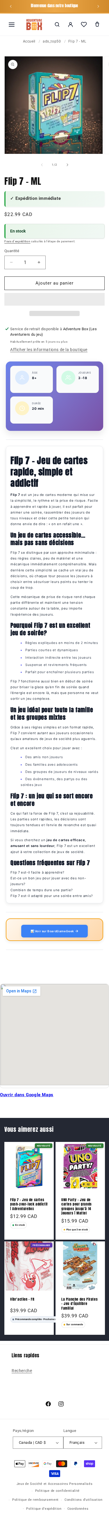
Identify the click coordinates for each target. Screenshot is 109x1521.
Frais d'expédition (17, 241)
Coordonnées (78, 1509)
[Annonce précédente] (10, 6)
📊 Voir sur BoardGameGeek (53, 931)
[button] (54, 299)
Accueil (29, 41)
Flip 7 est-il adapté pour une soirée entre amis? (51, 896)
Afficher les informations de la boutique (48, 349)
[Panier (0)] (97, 25)
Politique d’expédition (43, 1509)
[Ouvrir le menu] (11, 24)
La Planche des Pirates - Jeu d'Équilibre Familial (79, 1304)
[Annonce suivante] (98, 6)
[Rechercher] (57, 25)
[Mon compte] (70, 25)
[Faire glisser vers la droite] (67, 164)
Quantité (11, 251)
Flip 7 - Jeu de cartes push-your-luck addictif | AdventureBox (29, 1204)
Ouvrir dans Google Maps (26, 1094)
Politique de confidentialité (57, 1491)
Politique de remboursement (35, 1500)
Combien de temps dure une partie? (41, 890)
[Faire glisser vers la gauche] (41, 164)
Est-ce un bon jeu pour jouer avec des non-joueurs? (48, 881)
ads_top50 (52, 41)
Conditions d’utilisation (84, 1500)
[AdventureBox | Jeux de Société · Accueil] (34, 25)
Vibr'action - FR (22, 1299)
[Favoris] (84, 25)
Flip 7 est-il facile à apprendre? (37, 872)
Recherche (22, 1370)
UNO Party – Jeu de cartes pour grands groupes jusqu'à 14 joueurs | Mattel (76, 1207)
